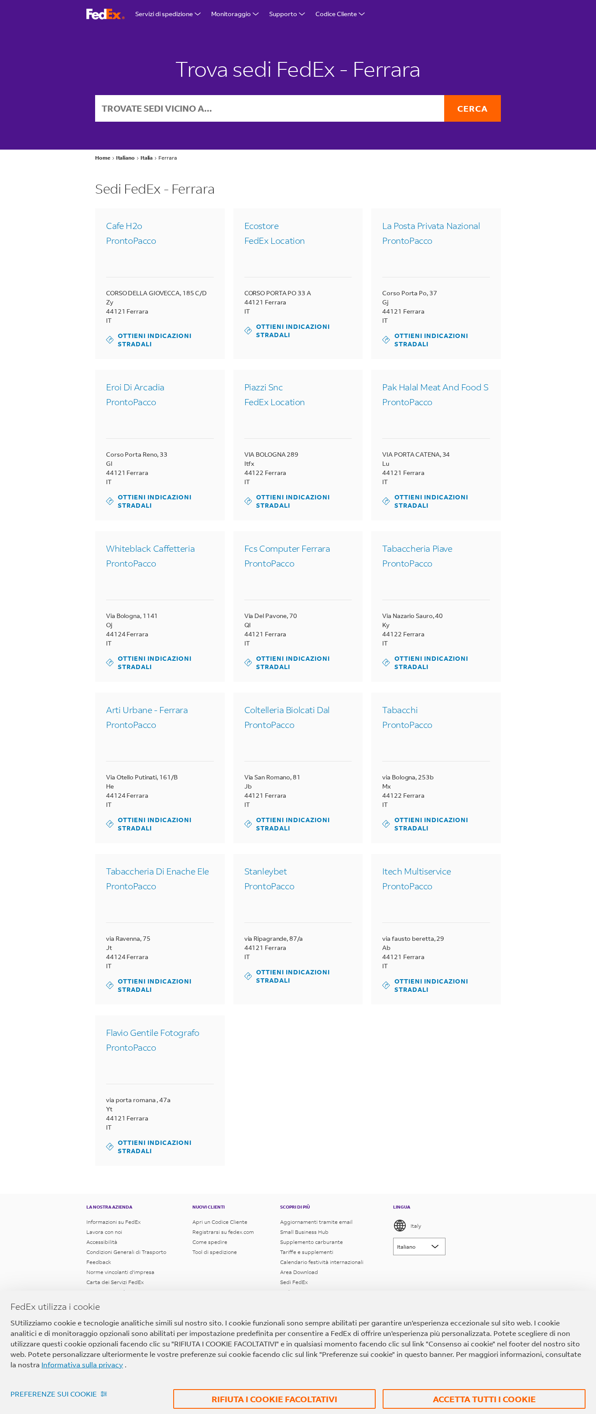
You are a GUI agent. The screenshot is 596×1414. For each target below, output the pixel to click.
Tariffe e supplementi (306, 1252)
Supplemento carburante (311, 1242)
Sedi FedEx (294, 1282)
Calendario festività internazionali (321, 1262)
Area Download (299, 1272)
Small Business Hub (304, 1232)
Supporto (283, 14)
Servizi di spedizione (164, 14)
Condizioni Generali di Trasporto (126, 1252)
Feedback (98, 1262)
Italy (416, 1226)
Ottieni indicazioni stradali (149, 339)
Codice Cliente (336, 14)
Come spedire (209, 1242)
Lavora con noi (104, 1232)
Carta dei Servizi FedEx (115, 1282)
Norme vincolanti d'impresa (120, 1272)
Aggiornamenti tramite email (316, 1222)
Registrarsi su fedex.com (223, 1232)
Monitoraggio (231, 14)
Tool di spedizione (214, 1252)
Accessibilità (101, 1242)
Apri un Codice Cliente (219, 1222)
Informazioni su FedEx (113, 1222)
